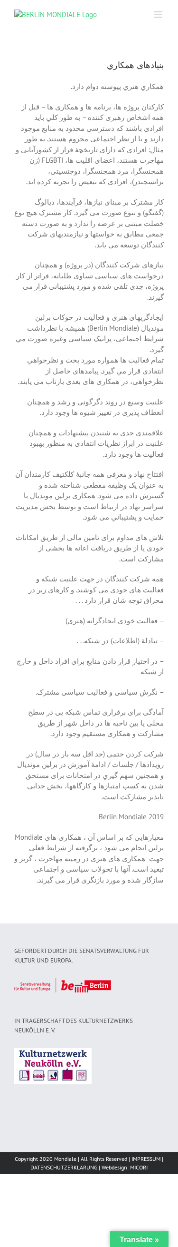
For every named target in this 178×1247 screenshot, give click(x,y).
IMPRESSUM (145, 1158)
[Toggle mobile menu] (159, 15)
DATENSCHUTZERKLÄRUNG (63, 1167)
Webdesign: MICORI (125, 1167)
